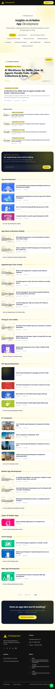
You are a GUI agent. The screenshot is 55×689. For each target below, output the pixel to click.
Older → (36, 595)
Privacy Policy (6, 684)
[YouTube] (16, 648)
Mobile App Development (21, 42)
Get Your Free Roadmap (27, 617)
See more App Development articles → (12, 223)
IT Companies (8, 42)
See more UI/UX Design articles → (11, 561)
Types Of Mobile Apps (35, 42)
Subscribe (46, 167)
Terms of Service (17, 684)
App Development (22, 35)
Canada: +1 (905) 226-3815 (35, 645)
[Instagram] (10, 648)
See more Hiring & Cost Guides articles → (13, 356)
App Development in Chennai (10, 658)
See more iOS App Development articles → (13, 410)
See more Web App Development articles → (13, 584)
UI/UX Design (47, 42)
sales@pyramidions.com (35, 639)
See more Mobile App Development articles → (14, 508)
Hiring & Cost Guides (29, 38)
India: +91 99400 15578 (34, 642)
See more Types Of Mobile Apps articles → (13, 529)
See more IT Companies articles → (11, 464)
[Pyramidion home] (8, 2)
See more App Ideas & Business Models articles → (15, 257)
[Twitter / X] (7, 648)
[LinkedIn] (13, 648)
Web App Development (27, 46)
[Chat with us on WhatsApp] (51, 685)
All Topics (12, 35)
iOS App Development (42, 38)
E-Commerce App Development (10, 661)
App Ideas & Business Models (37, 35)
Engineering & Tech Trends (13, 38)
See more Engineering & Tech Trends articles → (14, 312)
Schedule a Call (48, 2)
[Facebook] (4, 648)
